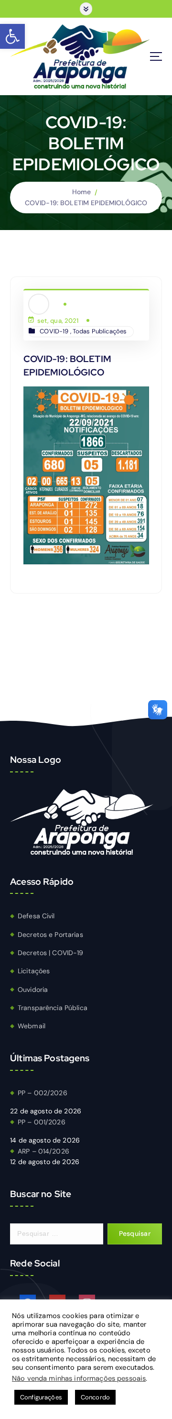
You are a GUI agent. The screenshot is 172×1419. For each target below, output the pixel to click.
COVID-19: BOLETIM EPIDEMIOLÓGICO (86, 202)
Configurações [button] (41, 1397)
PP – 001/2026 (41, 1122)
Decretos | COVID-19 (51, 952)
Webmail (31, 1026)
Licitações (34, 971)
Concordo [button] (95, 1397)
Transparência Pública (52, 1007)
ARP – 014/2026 (43, 1151)
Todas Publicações (100, 331)
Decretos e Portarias (50, 934)
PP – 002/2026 (42, 1093)
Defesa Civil (36, 916)
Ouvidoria (33, 989)
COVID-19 (54, 331)
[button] (12, 36)
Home (81, 191)
